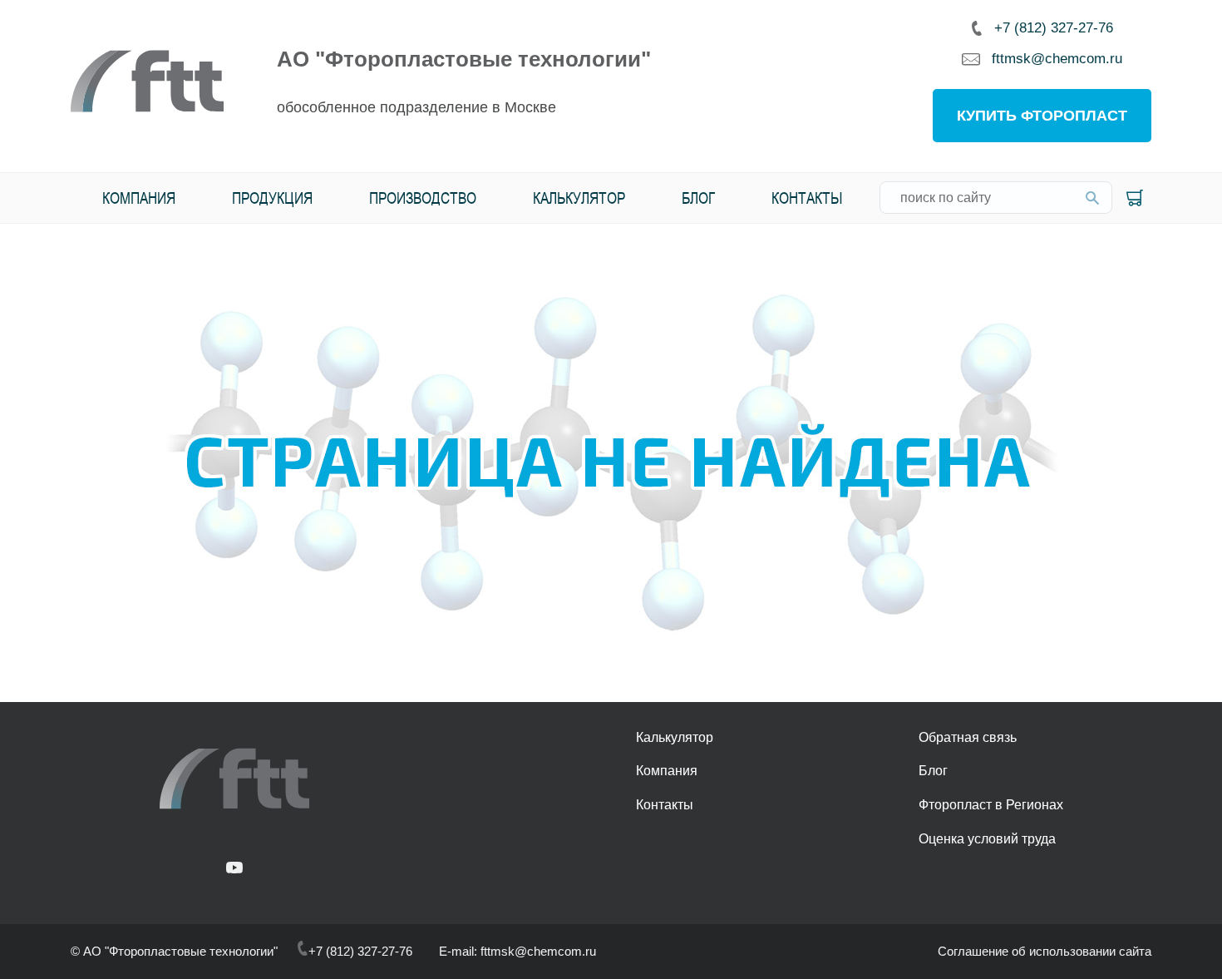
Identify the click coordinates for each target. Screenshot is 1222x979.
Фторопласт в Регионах (991, 805)
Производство (422, 197)
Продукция (272, 197)
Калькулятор (579, 197)
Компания (138, 197)
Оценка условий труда (987, 839)
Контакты (807, 197)
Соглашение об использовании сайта (1044, 951)
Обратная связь (968, 737)
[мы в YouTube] (234, 869)
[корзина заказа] (1134, 198)
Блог (698, 197)
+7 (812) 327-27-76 (1053, 28)
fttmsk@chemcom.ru (1057, 59)
